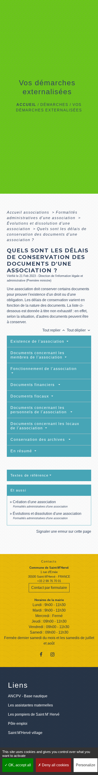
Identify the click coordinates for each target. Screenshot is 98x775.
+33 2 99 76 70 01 (49, 581)
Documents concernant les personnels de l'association (40, 410)
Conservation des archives (39, 439)
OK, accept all (19, 765)
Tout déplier (79, 330)
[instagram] (54, 654)
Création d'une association (34, 502)
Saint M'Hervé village (25, 733)
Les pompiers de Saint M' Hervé (33, 714)
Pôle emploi (17, 723)
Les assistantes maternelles (30, 705)
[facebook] (43, 654)
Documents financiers (33, 385)
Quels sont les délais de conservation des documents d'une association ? (47, 234)
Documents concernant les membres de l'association (37, 355)
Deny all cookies (55, 765)
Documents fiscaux (30, 396)
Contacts (49, 561)
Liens (18, 685)
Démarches (54, 105)
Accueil (26, 105)
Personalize (85, 765)
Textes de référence (29, 475)
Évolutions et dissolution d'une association (47, 514)
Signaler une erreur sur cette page (63, 531)
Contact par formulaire (49, 588)
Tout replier (54, 330)
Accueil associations (29, 212)
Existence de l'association (38, 341)
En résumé (22, 451)
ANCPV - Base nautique (27, 696)
